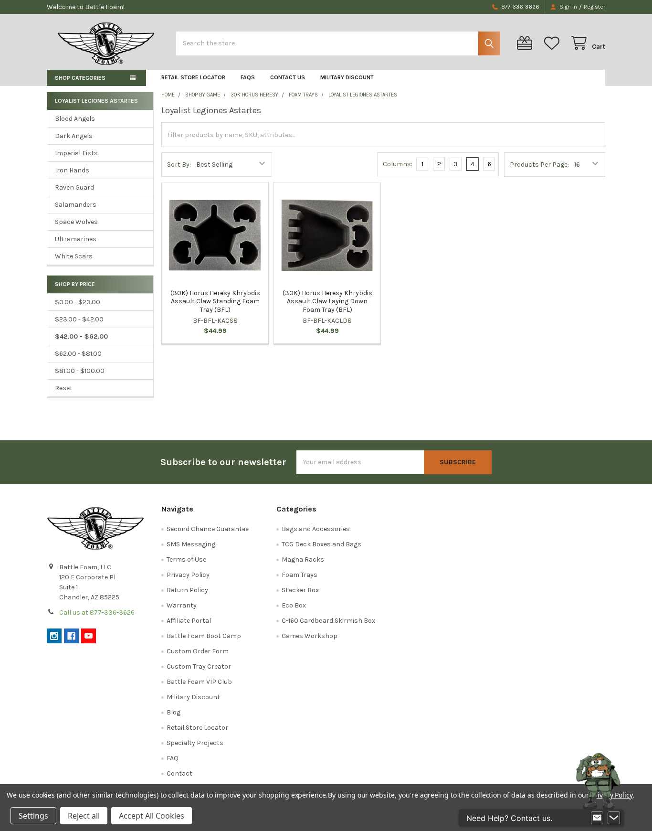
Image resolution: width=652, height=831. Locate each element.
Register (594, 6)
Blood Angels (75, 119)
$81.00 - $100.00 (80, 371)
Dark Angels (74, 136)
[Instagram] (54, 636)
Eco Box (294, 605)
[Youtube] (88, 636)
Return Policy (187, 590)
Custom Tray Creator (199, 666)
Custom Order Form (198, 651)
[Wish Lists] (554, 43)
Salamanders (75, 205)
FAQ (173, 758)
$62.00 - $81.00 (78, 354)
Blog (173, 712)
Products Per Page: (539, 164)
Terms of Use (186, 559)
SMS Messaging (191, 544)
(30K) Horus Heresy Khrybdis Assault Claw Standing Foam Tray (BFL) (215, 301)
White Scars (74, 256)
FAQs (248, 77)
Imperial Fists (76, 153)
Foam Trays (299, 575)
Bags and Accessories (316, 529)
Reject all (84, 815)
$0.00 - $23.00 (77, 302)
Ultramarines (75, 239)
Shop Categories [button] (80, 78)
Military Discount (347, 77)
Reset (64, 388)
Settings (33, 815)
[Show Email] (597, 818)
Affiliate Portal (189, 621)
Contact (179, 773)
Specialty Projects (195, 743)
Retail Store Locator (193, 77)
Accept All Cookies (151, 815)
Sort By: (179, 164)
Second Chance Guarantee (208, 529)
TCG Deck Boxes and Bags (321, 544)
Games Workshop (309, 636)
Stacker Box (300, 590)
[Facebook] (71, 636)
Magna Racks (303, 559)
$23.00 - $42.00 (79, 319)
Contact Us (287, 77)
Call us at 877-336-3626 (97, 612)
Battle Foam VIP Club (199, 682)
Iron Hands (72, 170)
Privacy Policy (188, 575)
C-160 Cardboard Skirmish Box (328, 621)
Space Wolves (76, 222)
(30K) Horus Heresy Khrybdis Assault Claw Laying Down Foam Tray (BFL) (327, 301)
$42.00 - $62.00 (81, 336)
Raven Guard (74, 187)
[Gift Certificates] (526, 43)
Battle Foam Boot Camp (204, 636)
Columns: (397, 164)
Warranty (182, 605)
